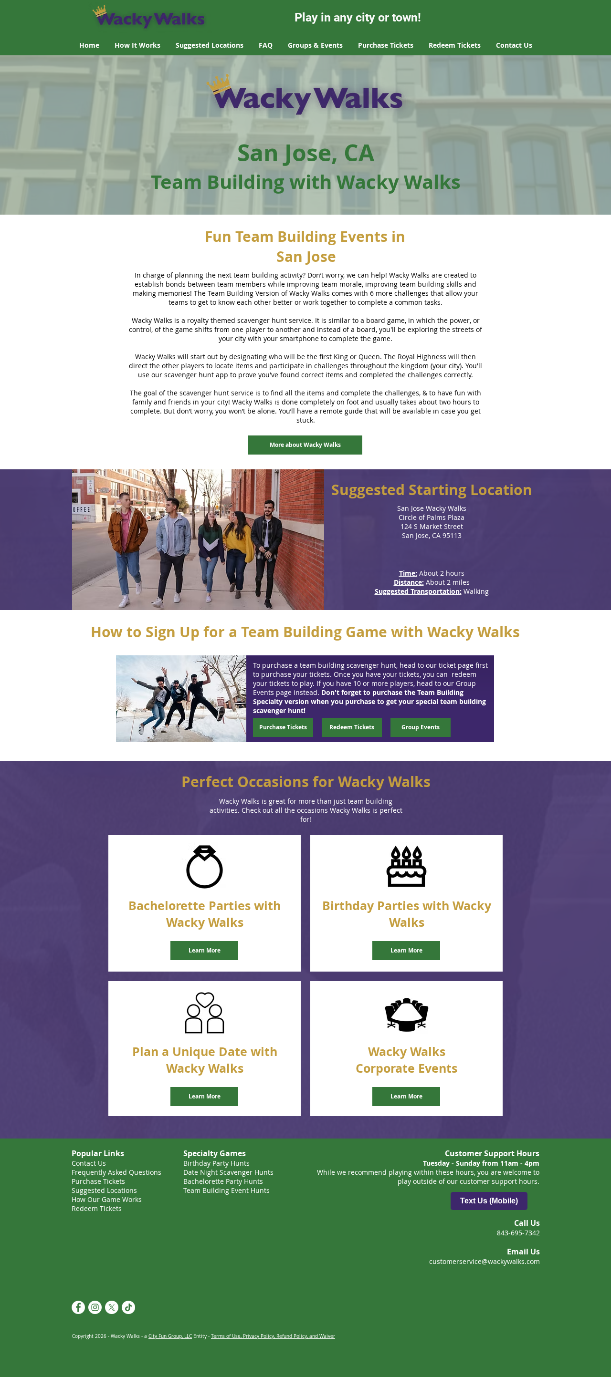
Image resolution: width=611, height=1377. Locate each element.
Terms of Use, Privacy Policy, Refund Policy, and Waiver (273, 1336)
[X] (111, 1307)
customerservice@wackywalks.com (484, 1261)
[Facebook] (78, 1307)
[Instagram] (95, 1307)
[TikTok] (128, 1307)
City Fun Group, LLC (170, 1336)
